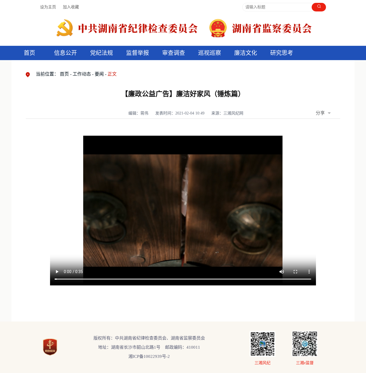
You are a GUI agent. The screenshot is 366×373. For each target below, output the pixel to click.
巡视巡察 (209, 53)
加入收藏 (71, 7)
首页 (29, 53)
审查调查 (173, 53)
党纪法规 (101, 53)
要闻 (99, 74)
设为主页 (48, 7)
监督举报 (137, 53)
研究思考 (281, 53)
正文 (112, 74)
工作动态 (82, 74)
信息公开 (65, 53)
